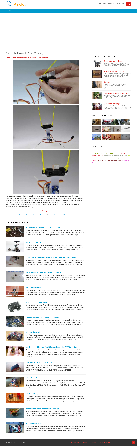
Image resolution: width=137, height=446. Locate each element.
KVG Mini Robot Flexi (34, 287)
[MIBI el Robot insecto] (15, 382)
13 (68, 215)
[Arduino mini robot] (15, 428)
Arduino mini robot (33, 424)
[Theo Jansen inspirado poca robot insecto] (15, 322)
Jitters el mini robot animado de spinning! (42, 409)
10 (55, 215)
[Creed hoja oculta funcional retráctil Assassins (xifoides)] (126, 129)
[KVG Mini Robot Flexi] (15, 292)
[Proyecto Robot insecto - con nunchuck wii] (15, 232)
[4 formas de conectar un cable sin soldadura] (116, 137)
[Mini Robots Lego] (15, 398)
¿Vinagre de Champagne (112, 104)
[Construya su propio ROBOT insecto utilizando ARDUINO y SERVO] (15, 262)
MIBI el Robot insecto (34, 378)
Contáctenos (75, 442)
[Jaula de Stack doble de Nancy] (97, 74)
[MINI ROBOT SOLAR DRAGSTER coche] (15, 367)
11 (59, 215)
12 (64, 215)
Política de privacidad (89, 442)
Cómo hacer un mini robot (36, 302)
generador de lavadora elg (111, 158)
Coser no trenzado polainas (113, 61)
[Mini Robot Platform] (15, 247)
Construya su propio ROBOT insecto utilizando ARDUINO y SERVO (51, 257)
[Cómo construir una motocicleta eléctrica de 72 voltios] (106, 122)
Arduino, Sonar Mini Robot (36, 332)
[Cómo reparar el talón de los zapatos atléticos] (116, 122)
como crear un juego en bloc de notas (109, 160)
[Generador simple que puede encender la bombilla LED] (126, 137)
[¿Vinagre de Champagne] (97, 106)
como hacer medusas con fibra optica (106, 153)
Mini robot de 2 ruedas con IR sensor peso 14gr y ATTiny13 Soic (51, 347)
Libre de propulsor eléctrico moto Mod (116, 93)
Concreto (107, 82)
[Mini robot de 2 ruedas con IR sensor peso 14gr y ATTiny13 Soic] (15, 351)
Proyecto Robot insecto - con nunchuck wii (43, 228)
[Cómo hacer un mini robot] (15, 307)
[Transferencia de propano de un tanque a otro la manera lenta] (126, 122)
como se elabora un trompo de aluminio (115, 155)
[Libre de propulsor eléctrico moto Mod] (97, 95)
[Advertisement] (68, 29)
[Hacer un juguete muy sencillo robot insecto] (15, 277)
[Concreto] (97, 84)
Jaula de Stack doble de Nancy (114, 71)
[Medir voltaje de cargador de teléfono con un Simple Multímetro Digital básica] (106, 137)
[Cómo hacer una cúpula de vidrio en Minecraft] (96, 137)
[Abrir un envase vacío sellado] (106, 129)
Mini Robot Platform (33, 242)
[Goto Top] (133, 443)
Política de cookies (105, 442)
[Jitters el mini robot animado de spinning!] (15, 413)
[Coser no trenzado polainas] (97, 63)
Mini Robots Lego (32, 394)
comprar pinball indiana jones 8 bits (102, 151)
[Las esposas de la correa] (96, 129)
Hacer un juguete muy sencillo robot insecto (43, 272)
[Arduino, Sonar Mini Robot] (15, 337)
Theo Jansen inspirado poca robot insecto (42, 317)
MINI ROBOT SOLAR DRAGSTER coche (41, 363)
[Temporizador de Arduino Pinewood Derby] (96, 122)
